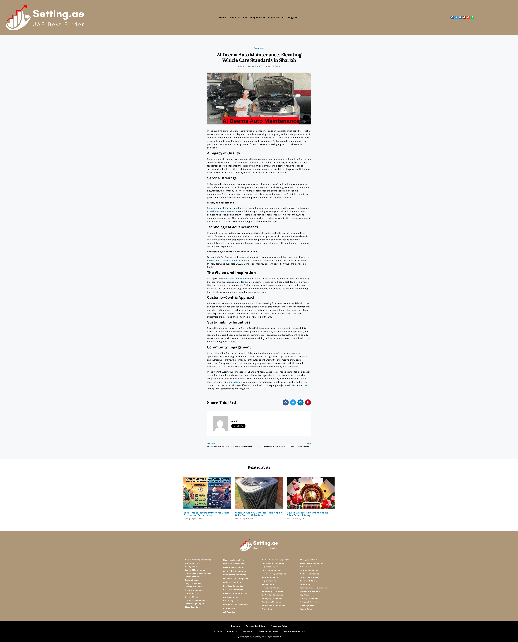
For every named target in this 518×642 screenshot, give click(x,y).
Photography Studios (309, 560)
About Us (234, 17)
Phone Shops (267, 609)
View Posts (238, 426)
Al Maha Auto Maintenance (222, 211)
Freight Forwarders (232, 582)
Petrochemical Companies (273, 605)
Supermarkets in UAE (310, 581)
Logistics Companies (271, 567)
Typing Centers (306, 609)
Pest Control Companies (272, 602)
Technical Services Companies (313, 588)
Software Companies (309, 574)
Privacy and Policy (279, 626)
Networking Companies (272, 591)
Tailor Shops (305, 584)
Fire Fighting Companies (234, 575)
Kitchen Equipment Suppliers (275, 560)
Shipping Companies (309, 570)
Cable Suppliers (192, 577)
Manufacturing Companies (274, 574)
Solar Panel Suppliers (310, 577)
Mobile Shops (268, 584)
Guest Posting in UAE (268, 631)
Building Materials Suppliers (198, 573)
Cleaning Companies (194, 590)
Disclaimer (236, 626)
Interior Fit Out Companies (235, 604)
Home (222, 17)
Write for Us (248, 631)
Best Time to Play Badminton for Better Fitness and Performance (206, 514)
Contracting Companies (195, 603)
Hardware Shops (230, 597)
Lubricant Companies (271, 570)
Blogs (291, 17)
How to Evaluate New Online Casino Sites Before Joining (307, 514)
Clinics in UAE (191, 593)
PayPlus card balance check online (226, 260)
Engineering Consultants (234, 571)
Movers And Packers (271, 588)
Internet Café (229, 608)
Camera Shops (191, 580)
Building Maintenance (195, 570)
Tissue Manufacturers (310, 591)
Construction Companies (196, 600)
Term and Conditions (255, 626)
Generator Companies (233, 590)
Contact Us (232, 631)
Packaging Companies (272, 598)
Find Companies (252, 17)
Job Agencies (229, 612)
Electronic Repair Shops (234, 563)
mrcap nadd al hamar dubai (236, 278)
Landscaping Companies (273, 563)
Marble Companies (270, 577)
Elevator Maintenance (233, 567)
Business (259, 48)
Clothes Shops (191, 597)
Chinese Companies (194, 587)
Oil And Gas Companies (272, 595)
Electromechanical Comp (234, 560)
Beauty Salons (191, 566)
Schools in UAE (307, 567)
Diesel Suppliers (192, 607)
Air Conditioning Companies (198, 560)
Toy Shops (304, 595)
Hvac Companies (230, 601)
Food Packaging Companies (235, 578)
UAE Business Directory (294, 631)
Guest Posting (276, 17)
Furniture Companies (233, 586)
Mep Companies (269, 581)
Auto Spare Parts (192, 563)
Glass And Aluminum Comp (235, 593)
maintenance (236, 382)
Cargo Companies (193, 583)
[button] (452, 17)
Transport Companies (310, 602)
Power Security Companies (312, 563)
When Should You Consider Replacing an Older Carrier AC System (258, 514)
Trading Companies (309, 598)
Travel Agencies (307, 605)
